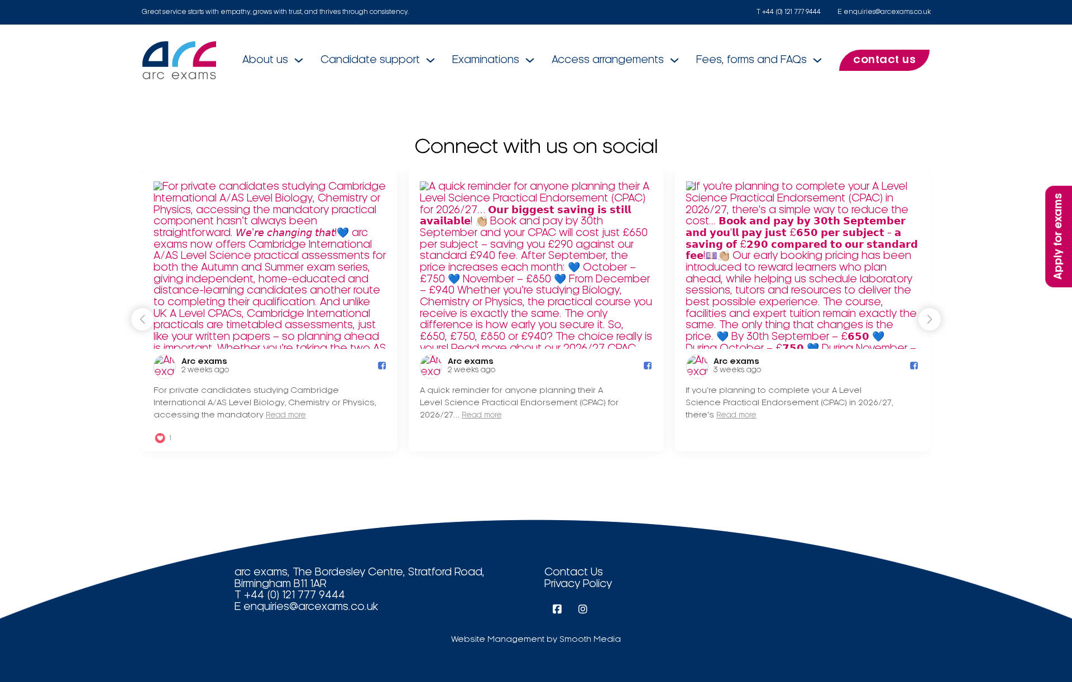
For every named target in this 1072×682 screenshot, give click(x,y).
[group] (270, 311)
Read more (286, 415)
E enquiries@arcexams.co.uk (884, 12)
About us (265, 60)
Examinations (485, 60)
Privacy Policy (578, 584)
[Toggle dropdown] (299, 60)
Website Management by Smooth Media (536, 639)
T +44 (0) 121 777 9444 (789, 12)
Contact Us (573, 573)
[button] (929, 319)
